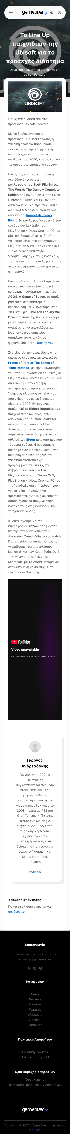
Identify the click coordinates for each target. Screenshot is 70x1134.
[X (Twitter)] (34, 968)
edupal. (37, 1129)
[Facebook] (29, 968)
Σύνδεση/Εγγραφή (58, 12)
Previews (35, 1004)
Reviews (35, 999)
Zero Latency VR (40, 343)
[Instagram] (40, 968)
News (35, 994)
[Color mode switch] (52, 13)
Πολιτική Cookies (35, 1052)
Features (35, 1009)
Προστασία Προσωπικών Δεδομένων (35, 1085)
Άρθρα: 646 (35, 871)
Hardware (35, 1025)
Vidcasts (35, 1020)
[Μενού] (11, 13)
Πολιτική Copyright (35, 1057)
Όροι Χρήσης (34, 1079)
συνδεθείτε (16, 911)
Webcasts (35, 1014)
